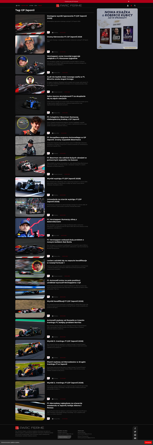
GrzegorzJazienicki (58, 92)
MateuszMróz (57, 72)
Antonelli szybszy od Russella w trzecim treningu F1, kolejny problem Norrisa (65, 321)
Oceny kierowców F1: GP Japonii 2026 (64, 37)
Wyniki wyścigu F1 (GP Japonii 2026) (64, 178)
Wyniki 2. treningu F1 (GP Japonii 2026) (65, 383)
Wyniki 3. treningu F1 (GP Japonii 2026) (65, 341)
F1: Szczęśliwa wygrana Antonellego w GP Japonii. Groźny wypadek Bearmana (66, 138)
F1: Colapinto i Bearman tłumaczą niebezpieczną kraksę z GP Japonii (63, 118)
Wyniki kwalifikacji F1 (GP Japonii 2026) (65, 301)
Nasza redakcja (63, 437)
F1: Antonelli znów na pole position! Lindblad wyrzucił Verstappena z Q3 (64, 281)
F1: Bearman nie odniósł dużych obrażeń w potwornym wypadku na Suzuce (67, 159)
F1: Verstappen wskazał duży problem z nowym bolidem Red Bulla (65, 241)
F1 (48, 32)
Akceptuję (148, 442)
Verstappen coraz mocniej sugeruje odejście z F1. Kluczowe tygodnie (63, 57)
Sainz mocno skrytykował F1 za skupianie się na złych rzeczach (66, 97)
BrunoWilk (56, 133)
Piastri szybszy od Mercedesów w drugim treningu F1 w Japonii (66, 363)
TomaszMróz (57, 418)
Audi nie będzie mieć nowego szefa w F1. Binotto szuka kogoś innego (66, 78)
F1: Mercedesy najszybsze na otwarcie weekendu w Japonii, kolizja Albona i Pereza (64, 405)
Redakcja (56, 32)
